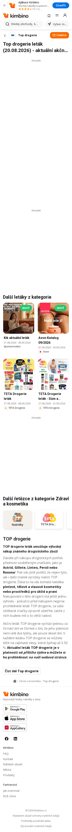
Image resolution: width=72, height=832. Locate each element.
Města (7, 770)
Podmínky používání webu (36, 821)
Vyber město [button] (60, 24)
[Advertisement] (36, 98)
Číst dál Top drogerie (22, 671)
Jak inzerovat (11, 791)
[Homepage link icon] (14, 681)
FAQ (6, 754)
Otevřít (61, 5)
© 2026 (36, 810)
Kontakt (8, 759)
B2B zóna (9, 796)
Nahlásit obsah (12, 764)
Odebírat (61, 35)
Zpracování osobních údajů (36, 826)
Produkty (9, 775)
